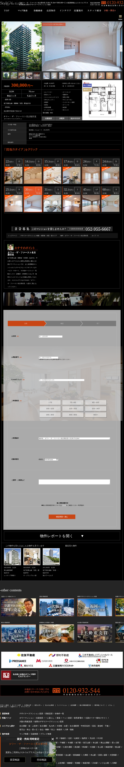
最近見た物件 (71, 546)
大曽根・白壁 (62, 726)
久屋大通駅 (67, 747)
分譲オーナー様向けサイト (96, 718)
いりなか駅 (104, 763)
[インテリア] (63, 10)
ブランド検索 (45, 734)
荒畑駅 (77, 763)
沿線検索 (34, 734)
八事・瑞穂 (69, 729)
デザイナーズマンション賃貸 (31, 713)
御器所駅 (109, 747)
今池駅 (70, 743)
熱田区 (84, 738)
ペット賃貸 (67, 718)
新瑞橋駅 (76, 755)
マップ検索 (23, 734)
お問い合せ (3, 707)
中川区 (100, 738)
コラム (110, 705)
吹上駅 (100, 747)
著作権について (99, 705)
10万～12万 (50, 408)
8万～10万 (95, 402)
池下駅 (78, 743)
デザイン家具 (4, 705)
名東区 (77, 738)
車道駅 (85, 747)
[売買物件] (49, 10)
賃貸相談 (15, 759)
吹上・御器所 (56, 729)
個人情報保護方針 (85, 705)
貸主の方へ (38, 705)
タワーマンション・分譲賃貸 (31, 718)
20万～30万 (50, 415)
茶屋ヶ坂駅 (102, 755)
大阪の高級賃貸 (25, 721)
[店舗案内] (77, 10)
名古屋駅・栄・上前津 (28, 726)
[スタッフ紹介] (92, 10)
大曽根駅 (113, 755)
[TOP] (5, 10)
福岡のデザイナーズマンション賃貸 (48, 721)
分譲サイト (14, 707)
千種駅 (62, 743)
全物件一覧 (59, 713)
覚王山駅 (86, 743)
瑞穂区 (63, 738)
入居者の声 (27, 705)
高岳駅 (77, 747)
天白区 (92, 738)
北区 (70, 738)
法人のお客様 (49, 705)
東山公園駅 (105, 743)
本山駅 (95, 743)
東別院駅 (59, 755)
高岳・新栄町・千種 (100, 726)
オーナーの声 (16, 705)
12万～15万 (73, 408)
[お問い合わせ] (108, 10)
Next (40, 48)
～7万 (50, 402)
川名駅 (95, 763)
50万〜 (95, 415)
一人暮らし (49, 718)
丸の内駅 (57, 747)
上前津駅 (61, 763)
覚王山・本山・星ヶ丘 (28, 729)
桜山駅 (117, 747)
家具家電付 (78, 718)
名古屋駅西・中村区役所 (80, 726)
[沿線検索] (36, 10)
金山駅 (68, 755)
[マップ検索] (19, 10)
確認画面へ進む (62, 517)
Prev (3, 48)
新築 (58, 718)
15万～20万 (96, 408)
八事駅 (85, 755)
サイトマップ (25, 707)
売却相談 (41, 759)
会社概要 (73, 705)
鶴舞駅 (70, 763)
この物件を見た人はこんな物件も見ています (24, 546)
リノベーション (62, 705)
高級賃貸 (49, 713)
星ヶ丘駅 (115, 743)
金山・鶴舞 (44, 729)
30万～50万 (73, 415)
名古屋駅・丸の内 (47, 726)
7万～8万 (73, 402)
